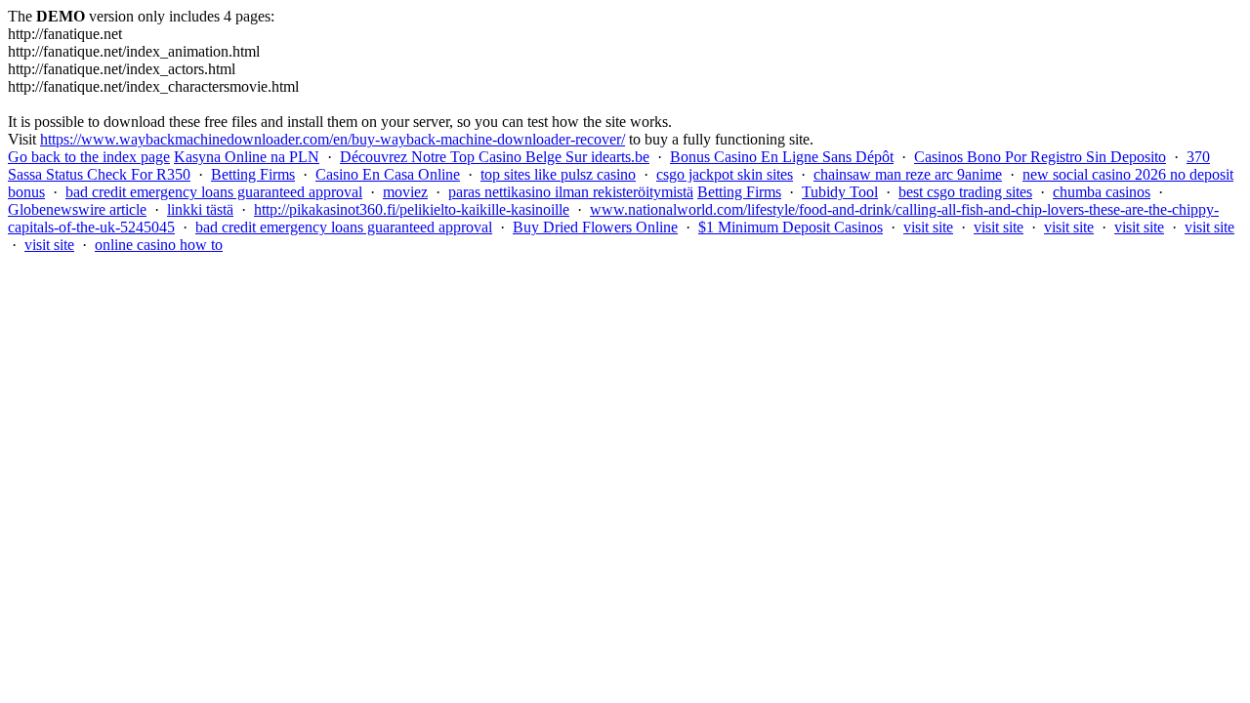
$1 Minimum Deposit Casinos (790, 227)
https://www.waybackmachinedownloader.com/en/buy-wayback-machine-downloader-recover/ (332, 139)
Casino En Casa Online (387, 174)
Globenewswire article (77, 209)
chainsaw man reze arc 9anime (907, 174)
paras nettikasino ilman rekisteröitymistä (570, 192)
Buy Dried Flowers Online (595, 227)
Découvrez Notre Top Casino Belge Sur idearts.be (494, 156)
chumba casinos (1101, 192)
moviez (405, 192)
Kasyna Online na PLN (246, 156)
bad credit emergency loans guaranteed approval (213, 192)
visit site (928, 227)
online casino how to (159, 244)
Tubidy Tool (840, 192)
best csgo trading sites (965, 192)
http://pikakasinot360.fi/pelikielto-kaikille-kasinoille (411, 209)
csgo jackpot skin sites (724, 174)
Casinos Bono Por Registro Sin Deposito (1040, 156)
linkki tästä (200, 209)
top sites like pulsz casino (558, 174)
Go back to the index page (89, 156)
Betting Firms (253, 174)
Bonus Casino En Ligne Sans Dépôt (782, 156)
